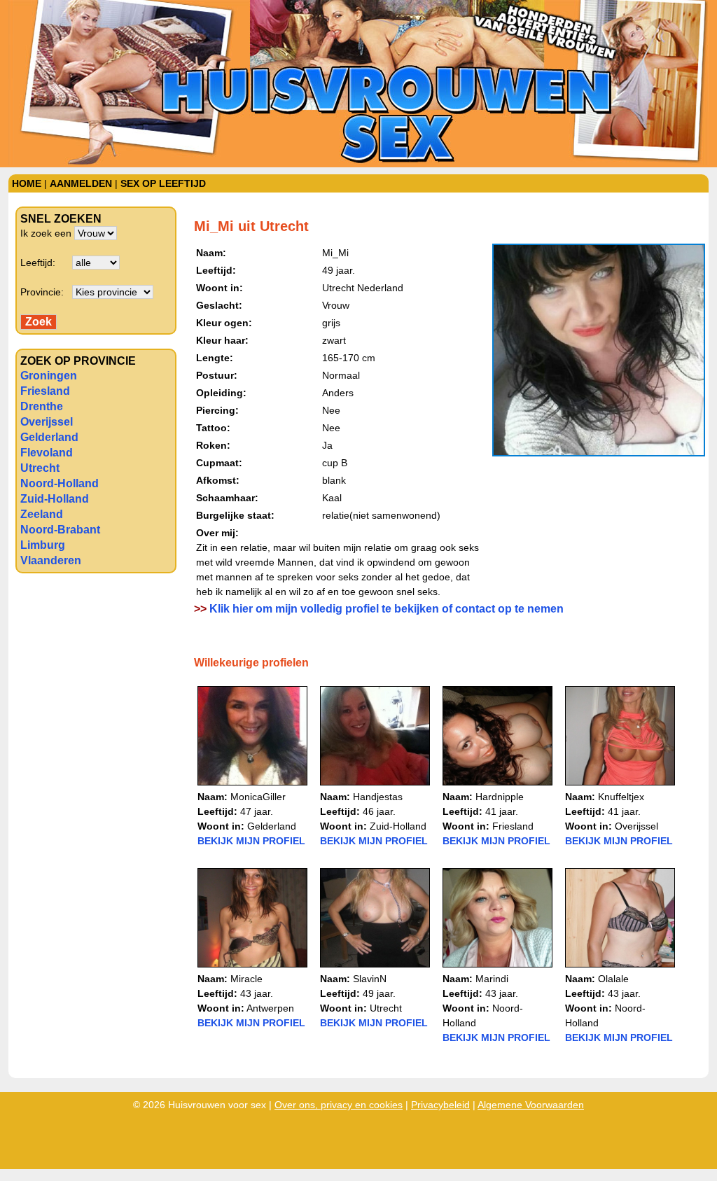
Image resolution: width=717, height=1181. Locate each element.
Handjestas (378, 796)
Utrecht (40, 468)
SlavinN (370, 978)
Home (26, 183)
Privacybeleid (440, 1104)
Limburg (42, 545)
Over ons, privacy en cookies (338, 1104)
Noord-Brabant (60, 530)
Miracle (246, 978)
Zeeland (41, 514)
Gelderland (49, 437)
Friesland (45, 391)
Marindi (491, 978)
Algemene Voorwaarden (531, 1104)
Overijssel (46, 422)
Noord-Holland (59, 483)
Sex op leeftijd (163, 183)
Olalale (613, 978)
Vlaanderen (50, 560)
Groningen (48, 376)
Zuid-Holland (54, 499)
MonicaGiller (258, 796)
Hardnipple (499, 796)
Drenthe (41, 406)
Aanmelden (81, 183)
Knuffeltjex (621, 796)
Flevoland (46, 453)
